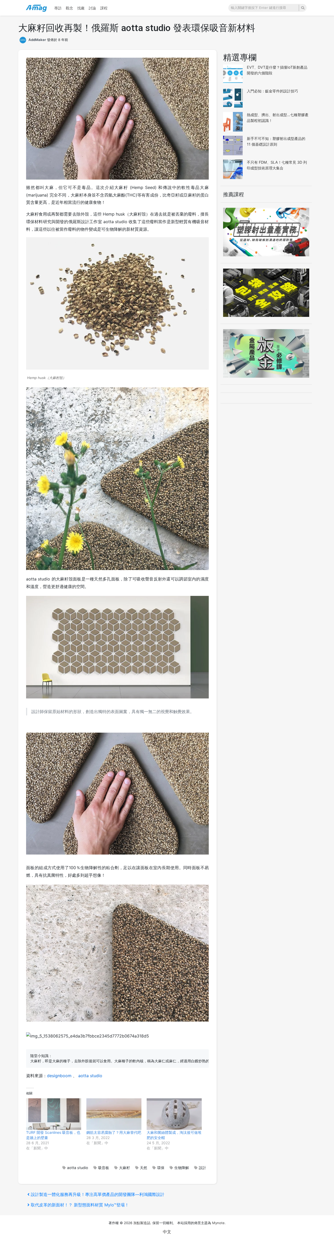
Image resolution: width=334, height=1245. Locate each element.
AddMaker (37, 40)
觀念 (69, 8)
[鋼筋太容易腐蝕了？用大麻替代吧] (113, 1114)
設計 (202, 1167)
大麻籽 (124, 1167)
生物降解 (181, 1167)
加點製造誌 (141, 1223)
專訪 (58, 8)
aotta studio (90, 1075)
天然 (143, 1167)
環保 (160, 1167)
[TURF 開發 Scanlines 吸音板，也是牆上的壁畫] (53, 1114)
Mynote (218, 1223)
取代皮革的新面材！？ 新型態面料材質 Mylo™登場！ (80, 1204)
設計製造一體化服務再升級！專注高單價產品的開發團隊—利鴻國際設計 (97, 1194)
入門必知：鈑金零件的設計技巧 (272, 91)
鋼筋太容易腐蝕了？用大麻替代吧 (113, 1132)
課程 (104, 8)
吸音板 (103, 1167)
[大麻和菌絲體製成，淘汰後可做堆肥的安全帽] (174, 1114)
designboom (59, 1075)
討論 (92, 8)
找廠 (81, 8)
